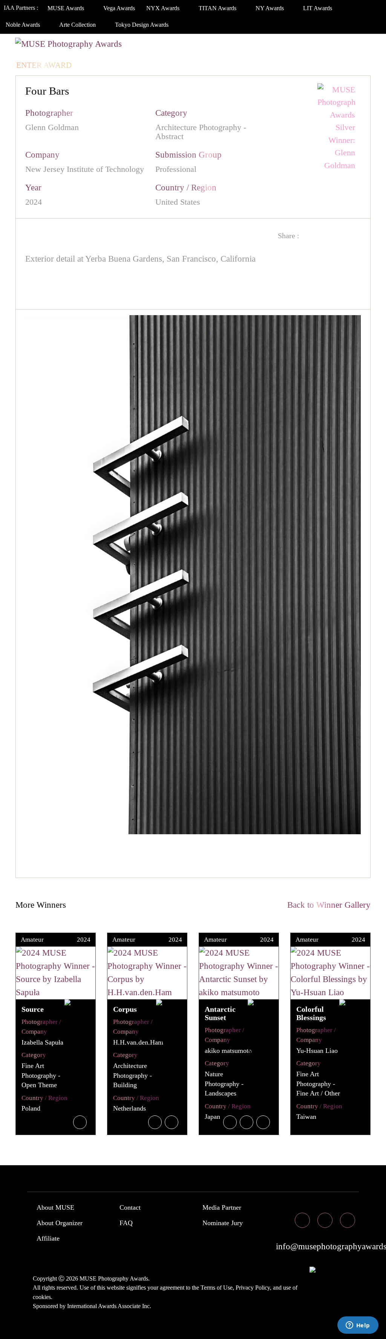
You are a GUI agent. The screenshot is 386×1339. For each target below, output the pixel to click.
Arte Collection (78, 24)
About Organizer (60, 1223)
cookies (42, 1297)
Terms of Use (217, 1287)
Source (32, 1009)
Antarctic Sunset (220, 1013)
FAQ (126, 1223)
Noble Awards (23, 24)
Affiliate (48, 1238)
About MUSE (55, 1207)
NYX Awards (163, 8)
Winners (134, 50)
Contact (130, 1207)
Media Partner (221, 1207)
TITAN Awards (218, 8)
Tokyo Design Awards (141, 24)
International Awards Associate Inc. (109, 1306)
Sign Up (131, 65)
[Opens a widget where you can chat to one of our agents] (357, 1325)
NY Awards (270, 8)
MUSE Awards (66, 8)
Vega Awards (119, 8)
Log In (94, 65)
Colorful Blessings (311, 1013)
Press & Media (272, 50)
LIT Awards (318, 8)
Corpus (125, 1009)
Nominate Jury (222, 1223)
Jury (93, 50)
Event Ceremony (197, 50)
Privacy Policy (253, 1287)
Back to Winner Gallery (327, 905)
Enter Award (44, 65)
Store (327, 50)
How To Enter (45, 50)
